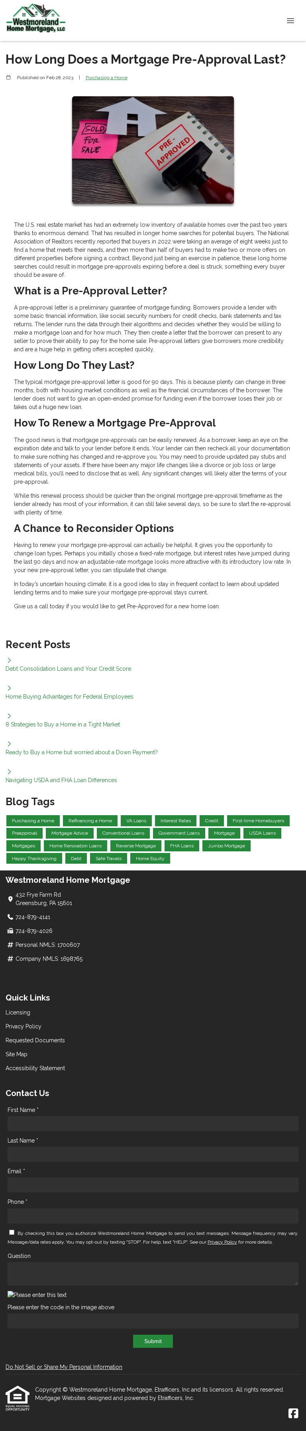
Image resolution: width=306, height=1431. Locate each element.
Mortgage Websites (61, 1398)
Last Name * (23, 1140)
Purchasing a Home (107, 77)
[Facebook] (293, 1414)
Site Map (16, 1054)
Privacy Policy (23, 1026)
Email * (16, 1171)
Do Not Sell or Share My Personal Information (64, 1367)
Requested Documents (35, 1040)
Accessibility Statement (35, 1068)
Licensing (18, 1012)
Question (19, 1256)
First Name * (23, 1110)
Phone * (17, 1202)
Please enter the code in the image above (61, 1307)
